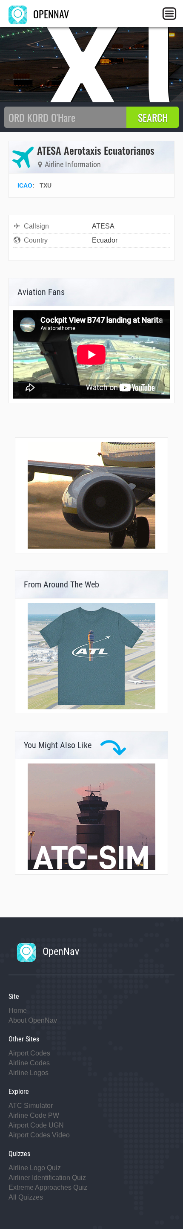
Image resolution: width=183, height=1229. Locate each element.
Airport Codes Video (39, 1135)
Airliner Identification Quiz (47, 1177)
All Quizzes (26, 1197)
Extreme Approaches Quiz (48, 1187)
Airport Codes (29, 1053)
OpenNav (59, 951)
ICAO (24, 185)
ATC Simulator (31, 1105)
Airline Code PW (34, 1115)
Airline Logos (29, 1072)
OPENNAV (50, 13)
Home (18, 1010)
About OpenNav (33, 1020)
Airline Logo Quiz (35, 1167)
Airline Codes (29, 1063)
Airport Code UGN (36, 1125)
